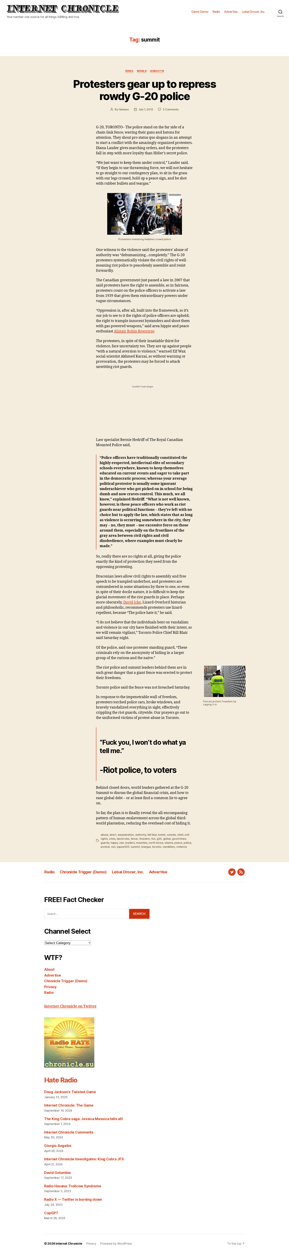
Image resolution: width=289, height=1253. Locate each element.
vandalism (169, 846)
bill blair (152, 834)
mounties (141, 842)
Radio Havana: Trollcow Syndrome (72, 1186)
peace (178, 842)
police (187, 842)
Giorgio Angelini (57, 1146)
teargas (146, 846)
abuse (104, 834)
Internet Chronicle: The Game (68, 1105)
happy (114, 842)
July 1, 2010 (145, 109)
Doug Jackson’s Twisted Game (70, 1092)
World (142, 71)
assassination (126, 834)
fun (153, 838)
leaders (129, 842)
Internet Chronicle (69, 1243)
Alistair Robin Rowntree (134, 331)
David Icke (132, 602)
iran (121, 842)
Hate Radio (60, 1080)
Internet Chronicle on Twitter (70, 1006)
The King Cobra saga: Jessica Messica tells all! (83, 1119)
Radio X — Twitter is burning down (73, 1199)
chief (180, 834)
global (167, 838)
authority (140, 834)
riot (113, 846)
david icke (123, 838)
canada (171, 834)
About (49, 969)
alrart (113, 834)
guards (105, 842)
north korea (156, 842)
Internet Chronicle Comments (68, 1132)
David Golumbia (57, 1173)
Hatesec (124, 109)
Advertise (231, 11)
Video (129, 71)
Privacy (50, 987)
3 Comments (170, 109)
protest (105, 846)
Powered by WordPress (116, 1243)
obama (169, 842)
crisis (112, 838)
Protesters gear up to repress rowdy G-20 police (144, 90)
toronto (156, 846)
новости (157, 71)
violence (181, 846)
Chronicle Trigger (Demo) (83, 872)
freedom (144, 838)
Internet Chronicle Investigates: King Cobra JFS (84, 1159)
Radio (216, 11)
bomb (161, 834)
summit (135, 846)
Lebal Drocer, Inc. (253, 11)
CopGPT (51, 1213)
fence (134, 838)
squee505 (123, 846)
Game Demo (199, 11)
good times (179, 838)
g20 (159, 838)
